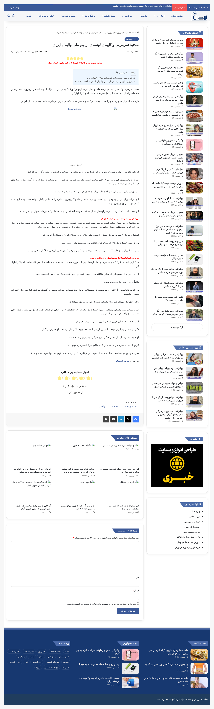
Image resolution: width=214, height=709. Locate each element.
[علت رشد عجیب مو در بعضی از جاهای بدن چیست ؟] (194, 301)
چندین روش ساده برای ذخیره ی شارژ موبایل (98, 664)
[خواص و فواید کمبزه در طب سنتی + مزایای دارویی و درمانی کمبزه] (194, 388)
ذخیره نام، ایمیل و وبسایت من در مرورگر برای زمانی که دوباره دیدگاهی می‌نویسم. (101, 604)
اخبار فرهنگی (14, 651)
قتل (26, 662)
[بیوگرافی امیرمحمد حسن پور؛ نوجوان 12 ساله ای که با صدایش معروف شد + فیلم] (194, 230)
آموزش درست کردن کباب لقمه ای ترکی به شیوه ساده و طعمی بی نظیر (167, 186)
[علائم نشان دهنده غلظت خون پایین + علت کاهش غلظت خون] (199, 682)
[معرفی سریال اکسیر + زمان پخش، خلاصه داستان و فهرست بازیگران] (194, 159)
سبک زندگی (110, 16)
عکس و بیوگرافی (46, 16)
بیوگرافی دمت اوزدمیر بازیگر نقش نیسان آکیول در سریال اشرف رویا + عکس (169, 414)
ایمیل (136, 590)
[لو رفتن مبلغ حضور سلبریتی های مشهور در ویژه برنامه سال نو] (119, 455)
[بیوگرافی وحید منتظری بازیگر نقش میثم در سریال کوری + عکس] (194, 315)
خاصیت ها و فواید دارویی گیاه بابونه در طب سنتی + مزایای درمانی (169, 70)
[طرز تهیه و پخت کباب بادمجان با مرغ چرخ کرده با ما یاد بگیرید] (194, 245)
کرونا (38, 667)
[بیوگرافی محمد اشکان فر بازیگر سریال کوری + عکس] (194, 287)
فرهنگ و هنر (90, 16)
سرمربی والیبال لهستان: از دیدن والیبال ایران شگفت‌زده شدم (105, 81)
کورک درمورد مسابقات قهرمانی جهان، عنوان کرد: (111, 77)
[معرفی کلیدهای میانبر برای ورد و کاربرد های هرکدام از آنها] (130, 682)
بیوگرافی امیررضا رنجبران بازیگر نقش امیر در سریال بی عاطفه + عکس (168, 99)
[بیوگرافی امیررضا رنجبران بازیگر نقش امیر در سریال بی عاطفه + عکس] (194, 101)
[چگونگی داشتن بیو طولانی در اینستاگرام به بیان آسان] (194, 145)
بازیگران (50, 657)
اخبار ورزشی (110, 32)
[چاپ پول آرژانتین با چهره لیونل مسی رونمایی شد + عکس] (75, 491)
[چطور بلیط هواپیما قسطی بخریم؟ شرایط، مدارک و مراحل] (194, 87)
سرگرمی (128, 16)
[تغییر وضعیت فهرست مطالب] (132, 73)
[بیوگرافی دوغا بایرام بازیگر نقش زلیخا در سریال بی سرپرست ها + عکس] (194, 373)
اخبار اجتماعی (55, 651)
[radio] (68, 58)
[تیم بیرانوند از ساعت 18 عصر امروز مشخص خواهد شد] (119, 491)
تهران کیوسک (13, 7)
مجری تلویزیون (14, 662)
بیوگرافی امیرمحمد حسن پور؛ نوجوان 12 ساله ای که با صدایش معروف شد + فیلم (168, 229)
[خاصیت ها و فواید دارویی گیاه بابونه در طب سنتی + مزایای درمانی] (194, 72)
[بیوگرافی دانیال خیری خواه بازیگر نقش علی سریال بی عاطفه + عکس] (194, 130)
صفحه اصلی (177, 16)
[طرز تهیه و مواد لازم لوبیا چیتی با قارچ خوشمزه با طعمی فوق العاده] (194, 116)
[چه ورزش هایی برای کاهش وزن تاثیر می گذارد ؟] (199, 668)
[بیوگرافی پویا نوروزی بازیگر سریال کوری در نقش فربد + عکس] (194, 273)
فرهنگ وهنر (37, 662)
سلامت (144, 16)
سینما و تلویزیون (68, 16)
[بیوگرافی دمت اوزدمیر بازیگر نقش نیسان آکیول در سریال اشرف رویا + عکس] (194, 415)
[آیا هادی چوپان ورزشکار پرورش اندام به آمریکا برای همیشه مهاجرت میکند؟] (31, 455)
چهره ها (66, 667)
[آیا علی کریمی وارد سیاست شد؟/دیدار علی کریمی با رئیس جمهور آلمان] (31, 491)
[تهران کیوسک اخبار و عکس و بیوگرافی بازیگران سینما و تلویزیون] (199, 15)
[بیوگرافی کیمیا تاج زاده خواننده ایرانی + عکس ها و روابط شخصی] (194, 202)
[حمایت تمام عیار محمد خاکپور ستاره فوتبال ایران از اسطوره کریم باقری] (75, 455)
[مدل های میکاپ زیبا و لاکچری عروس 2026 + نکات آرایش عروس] (194, 174)
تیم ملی (114, 406)
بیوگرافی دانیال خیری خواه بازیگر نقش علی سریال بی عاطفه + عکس (142, 6)
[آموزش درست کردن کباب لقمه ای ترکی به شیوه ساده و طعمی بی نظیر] (194, 187)
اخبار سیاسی (29, 651)
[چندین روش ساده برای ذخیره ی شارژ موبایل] (194, 259)
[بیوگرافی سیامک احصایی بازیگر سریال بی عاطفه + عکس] (194, 58)
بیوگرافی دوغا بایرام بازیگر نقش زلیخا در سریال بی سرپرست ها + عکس (168, 371)
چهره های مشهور (51, 667)
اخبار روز (160, 16)
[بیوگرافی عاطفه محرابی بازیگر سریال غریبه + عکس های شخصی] (194, 359)
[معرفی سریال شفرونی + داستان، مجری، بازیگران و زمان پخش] (194, 44)
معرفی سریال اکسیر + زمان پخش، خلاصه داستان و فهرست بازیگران (169, 157)
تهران (41, 657)
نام (137, 577)
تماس (29, 16)
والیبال (102, 406)
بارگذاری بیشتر (177, 327)
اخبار (67, 651)
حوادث (31, 657)
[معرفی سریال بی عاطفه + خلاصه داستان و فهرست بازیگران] (194, 216)
